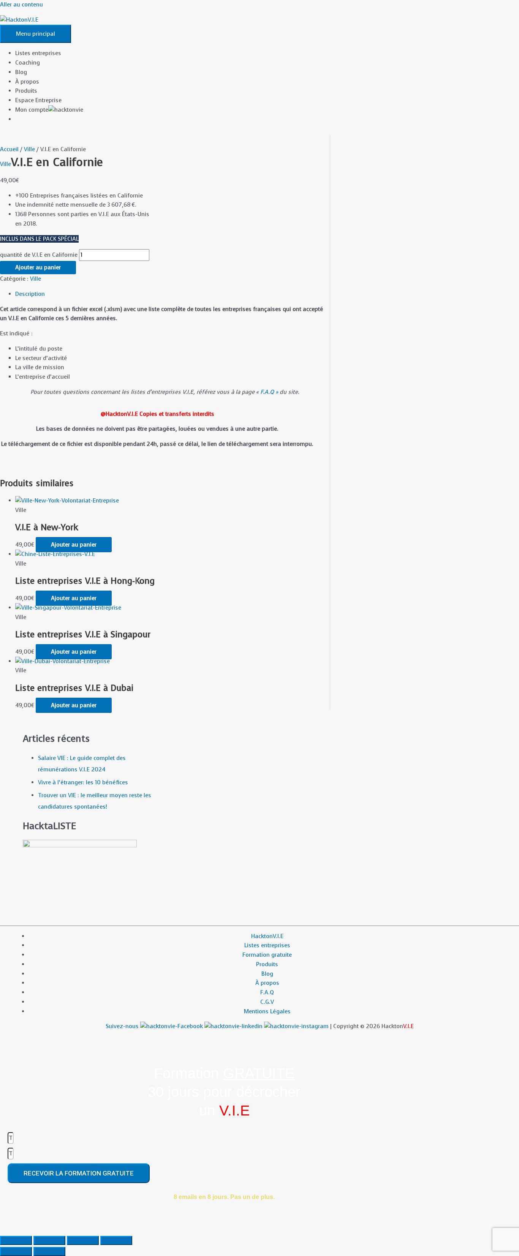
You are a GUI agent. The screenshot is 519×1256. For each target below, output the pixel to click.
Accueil (9, 149)
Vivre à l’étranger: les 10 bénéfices (83, 782)
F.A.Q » (269, 392)
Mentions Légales (267, 1011)
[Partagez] (83, 1240)
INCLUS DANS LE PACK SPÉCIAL (39, 239)
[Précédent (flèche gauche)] (16, 1251)
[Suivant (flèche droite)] (49, 1251)
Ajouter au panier (38, 267)
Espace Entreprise (38, 100)
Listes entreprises (38, 53)
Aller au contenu (21, 4)
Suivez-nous (123, 1026)
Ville (29, 149)
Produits (26, 91)
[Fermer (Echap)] (116, 1240)
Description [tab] (30, 294)
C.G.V (267, 1002)
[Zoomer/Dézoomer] (16, 1240)
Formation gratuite (267, 955)
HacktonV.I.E (267, 936)
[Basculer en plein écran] (49, 1240)
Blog (21, 72)
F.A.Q (267, 992)
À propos (27, 81)
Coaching (27, 62)
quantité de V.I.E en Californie (39, 255)
